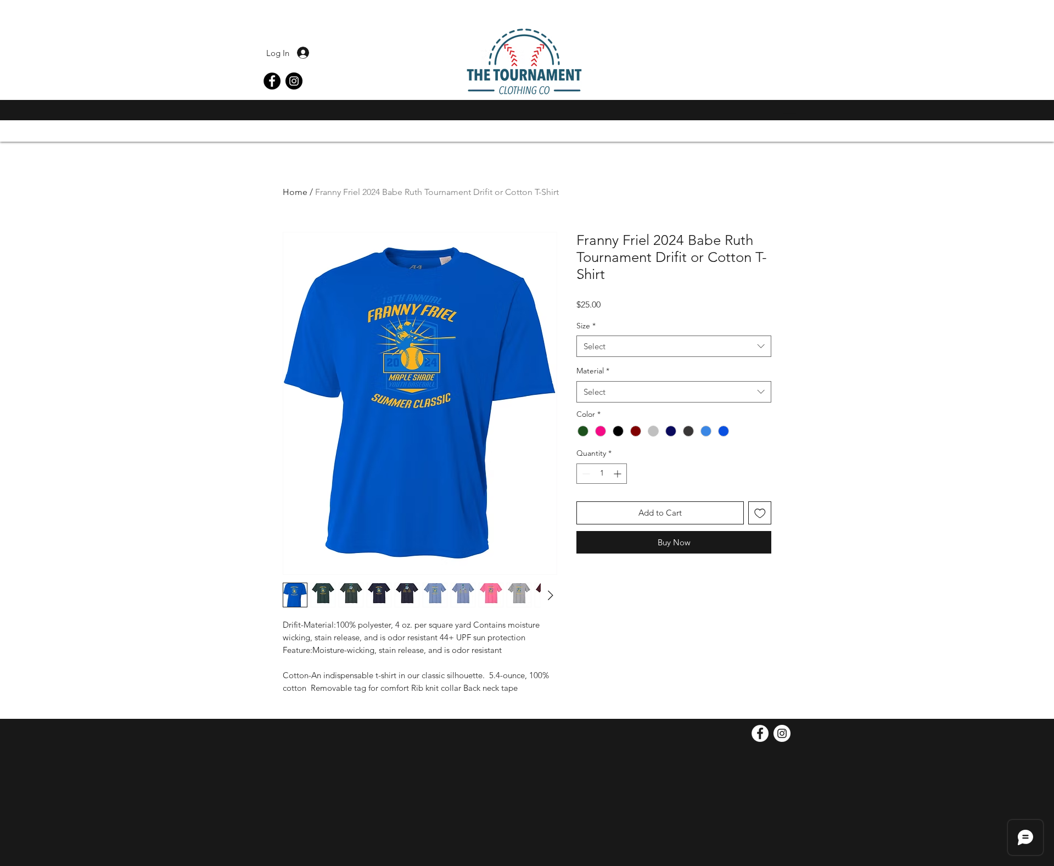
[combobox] (673, 346)
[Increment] (618, 473)
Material (592, 371)
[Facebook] (272, 81)
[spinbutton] (602, 473)
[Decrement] (585, 473)
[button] (786, 112)
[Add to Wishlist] (760, 513)
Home (295, 192)
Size (586, 326)
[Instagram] (293, 81)
